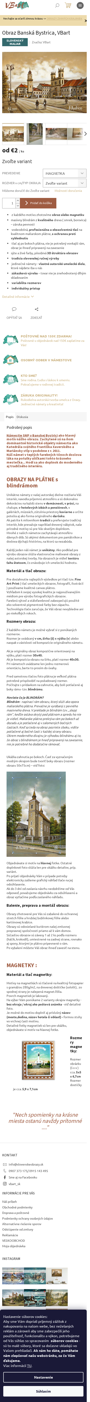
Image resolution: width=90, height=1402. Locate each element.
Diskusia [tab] (22, 417)
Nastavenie (43, 1377)
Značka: (41, 42)
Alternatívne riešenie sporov (21, 1224)
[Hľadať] (57, 5)
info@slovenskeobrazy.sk (26, 1164)
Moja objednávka (13, 1246)
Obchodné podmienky (17, 1207)
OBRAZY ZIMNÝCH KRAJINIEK (64, 18)
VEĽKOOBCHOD (13, 1240)
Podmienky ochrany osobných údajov (27, 1218)
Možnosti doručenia (68, 190)
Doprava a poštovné (15, 1213)
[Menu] (80, 5)
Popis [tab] (10, 417)
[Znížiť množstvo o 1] (18, 205)
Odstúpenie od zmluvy (17, 1229)
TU (29, 1365)
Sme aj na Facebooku (23, 1177)
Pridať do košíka (41, 203)
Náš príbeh (9, 1201)
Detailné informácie (16, 296)
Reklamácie (10, 1235)
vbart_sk (14, 1184)
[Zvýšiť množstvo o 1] (18, 200)
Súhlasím (43, 1391)
